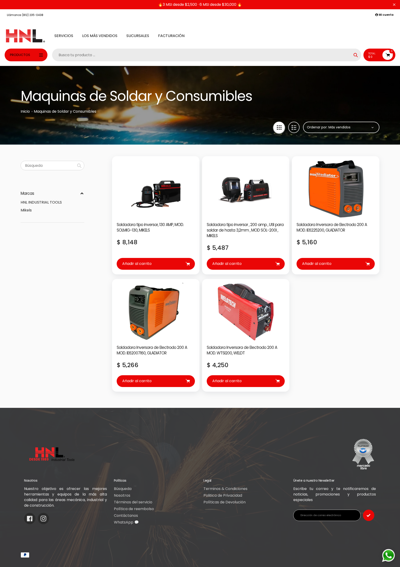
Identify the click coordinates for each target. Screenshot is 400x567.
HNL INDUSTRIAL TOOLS (41, 202)
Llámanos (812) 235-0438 (25, 15)
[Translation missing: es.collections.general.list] (294, 127)
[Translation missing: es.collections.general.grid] (279, 127)
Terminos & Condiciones (225, 488)
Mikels (26, 210)
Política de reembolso (134, 508)
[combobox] (52, 165)
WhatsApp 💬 (126, 522)
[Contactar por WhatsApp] (388, 555)
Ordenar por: (317, 127)
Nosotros (122, 495)
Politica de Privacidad (222, 495)
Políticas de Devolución (224, 502)
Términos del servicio (133, 502)
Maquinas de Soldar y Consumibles (65, 111)
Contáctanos (126, 515)
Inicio (25, 111)
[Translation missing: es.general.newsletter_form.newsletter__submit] (368, 515)
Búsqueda (122, 488)
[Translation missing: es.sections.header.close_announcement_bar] (394, 4)
